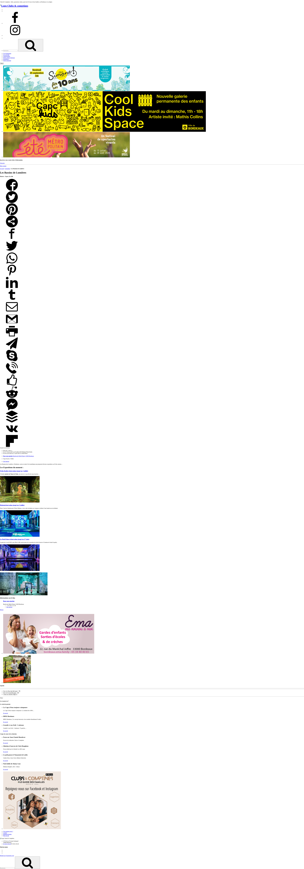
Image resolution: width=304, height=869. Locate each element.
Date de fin (6, 692)
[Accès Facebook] (15, 23)
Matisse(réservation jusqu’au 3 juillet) (12, 505)
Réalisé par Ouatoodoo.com (7, 855)
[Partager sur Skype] (12, 361)
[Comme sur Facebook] (12, 385)
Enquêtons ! (6, 59)
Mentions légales (7, 834)
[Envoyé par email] (12, 312)
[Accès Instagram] (15, 35)
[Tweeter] (12, 202)
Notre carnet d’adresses (9, 57)
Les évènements (7, 53)
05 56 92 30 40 (7, 844)
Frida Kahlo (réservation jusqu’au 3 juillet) (14, 471)
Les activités (6, 55)
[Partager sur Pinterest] (12, 214)
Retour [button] (1, 609)
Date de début (6, 691)
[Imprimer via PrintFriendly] (12, 336)
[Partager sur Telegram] (12, 349)
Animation (7, 168)
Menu (2, 63)
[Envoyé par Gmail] (12, 324)
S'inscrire (2, 163)
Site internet (6, 461)
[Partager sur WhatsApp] (12, 263)
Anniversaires (6, 56)
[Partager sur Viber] (12, 373)
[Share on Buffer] (12, 422)
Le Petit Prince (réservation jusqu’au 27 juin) (14, 539)
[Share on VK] (12, 434)
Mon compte (3, 166)
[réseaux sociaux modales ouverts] (12, 227)
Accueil (2, 168)
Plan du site (6, 835)
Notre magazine (7, 60)
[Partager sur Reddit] (12, 397)
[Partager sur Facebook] (12, 190)
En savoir (5, 713)
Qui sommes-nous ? (8, 831)
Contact (5, 833)
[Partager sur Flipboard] (12, 446)
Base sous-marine (8, 601)
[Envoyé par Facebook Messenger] (12, 410)
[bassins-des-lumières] (24, 595)
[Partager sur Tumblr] (12, 300)
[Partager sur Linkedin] (12, 288)
